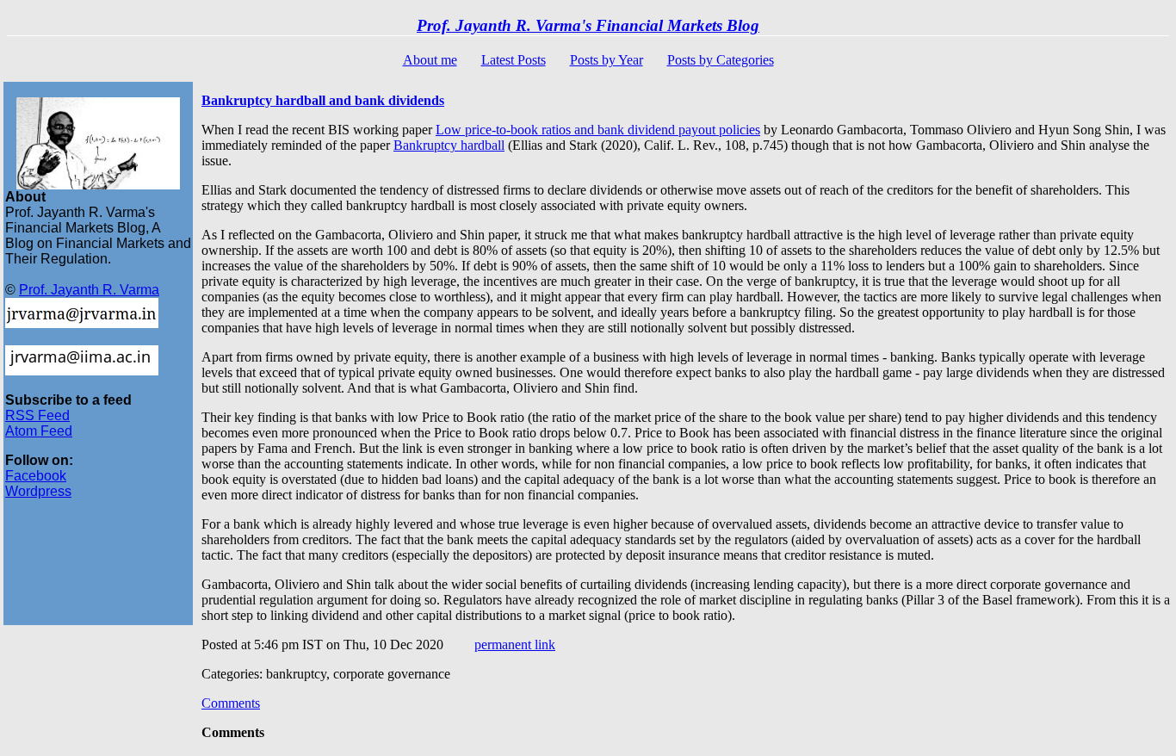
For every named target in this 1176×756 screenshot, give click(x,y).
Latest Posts (513, 60)
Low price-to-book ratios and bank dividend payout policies (598, 129)
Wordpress (38, 491)
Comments (230, 703)
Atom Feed (38, 431)
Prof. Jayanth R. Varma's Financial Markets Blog (588, 25)
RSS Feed (37, 415)
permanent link (514, 644)
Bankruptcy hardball (448, 145)
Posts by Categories (720, 60)
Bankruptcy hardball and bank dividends (322, 100)
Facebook (35, 475)
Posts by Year (606, 60)
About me (430, 60)
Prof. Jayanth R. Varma (89, 289)
